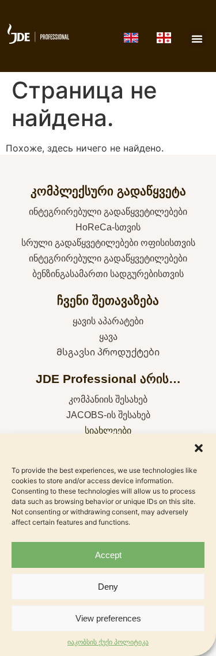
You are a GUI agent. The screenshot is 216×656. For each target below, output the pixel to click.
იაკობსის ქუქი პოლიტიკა (108, 642)
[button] (198, 448)
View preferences (108, 618)
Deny (108, 586)
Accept (108, 555)
